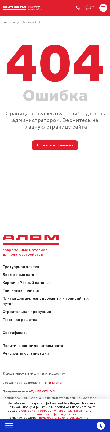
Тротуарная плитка (21, 266)
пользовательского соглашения (63, 418)
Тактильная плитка (21, 290)
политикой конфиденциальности (55, 414)
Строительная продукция (27, 311)
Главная (9, 22)
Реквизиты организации (26, 353)
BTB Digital (53, 382)
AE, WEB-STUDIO (42, 391)
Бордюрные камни (20, 274)
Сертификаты (15, 332)
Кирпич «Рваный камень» (27, 282)
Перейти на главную (55, 145)
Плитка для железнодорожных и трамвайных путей (46, 301)
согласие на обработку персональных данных (55, 410)
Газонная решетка (20, 319)
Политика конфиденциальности (33, 345)
